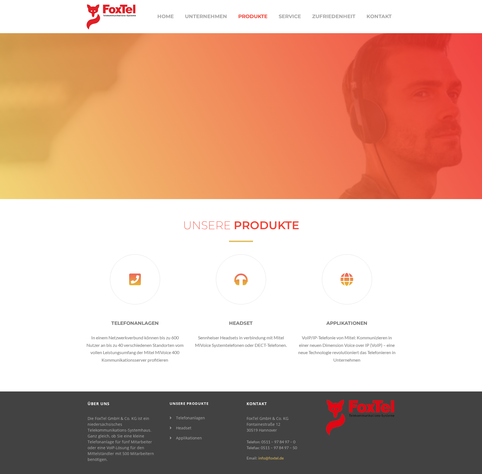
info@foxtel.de (271, 458)
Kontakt (379, 16)
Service (290, 16)
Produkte (252, 16)
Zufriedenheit (333, 16)
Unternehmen (206, 16)
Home (165, 16)
